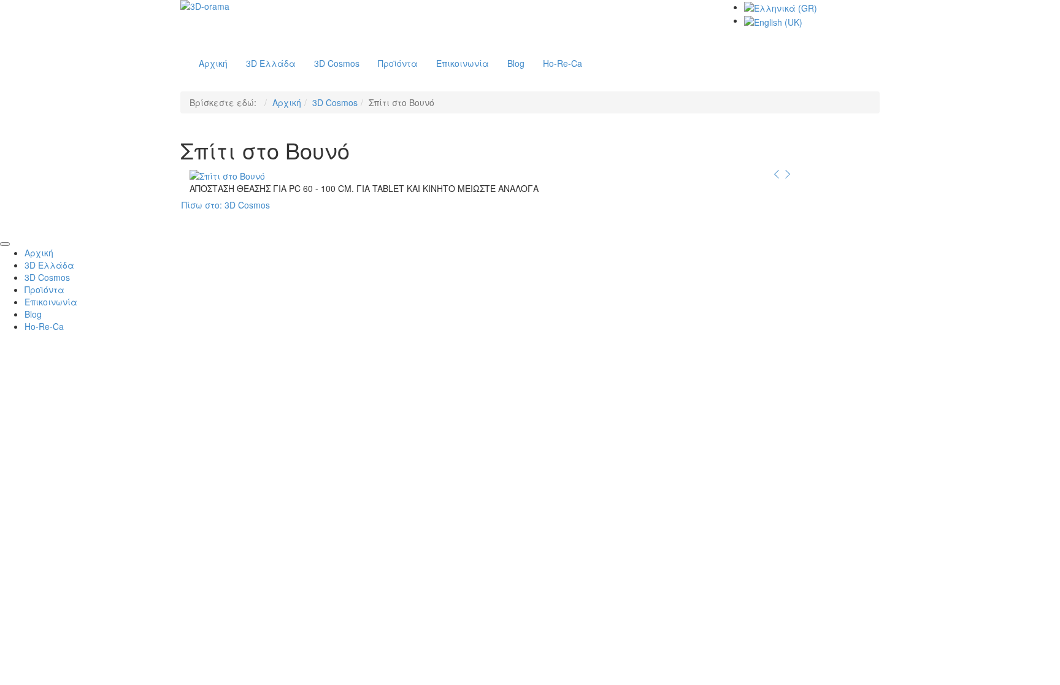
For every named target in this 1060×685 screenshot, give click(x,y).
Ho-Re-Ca (44, 326)
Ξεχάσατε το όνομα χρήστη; (515, 528)
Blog (33, 314)
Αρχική (286, 102)
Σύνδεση (530, 484)
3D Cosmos (335, 102)
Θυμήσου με (394, 461)
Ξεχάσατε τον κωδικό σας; (643, 528)
